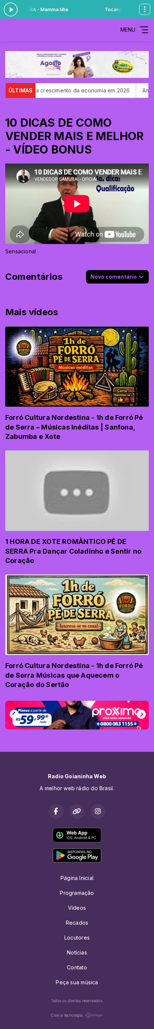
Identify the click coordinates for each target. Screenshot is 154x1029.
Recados (77, 922)
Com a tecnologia (67, 1015)
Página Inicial (77, 878)
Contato (77, 967)
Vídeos (77, 908)
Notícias (77, 952)
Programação (77, 893)
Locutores (77, 937)
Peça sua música (77, 982)
